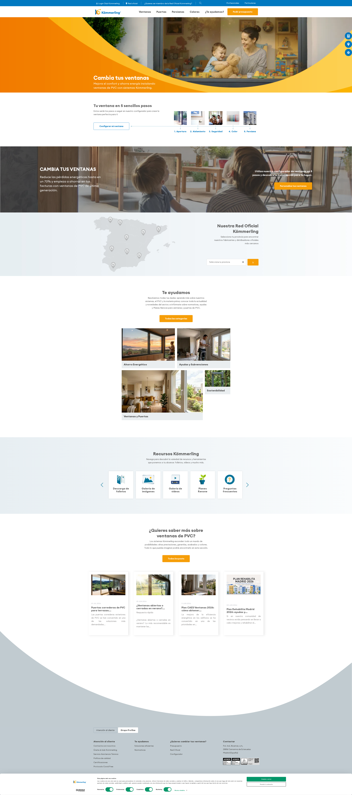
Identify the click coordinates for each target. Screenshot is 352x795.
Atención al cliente (104, 741)
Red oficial (133, 3)
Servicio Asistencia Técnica (106, 754)
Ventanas (145, 11)
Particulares (250, 3)
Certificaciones (101, 762)
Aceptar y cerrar (266, 779)
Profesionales (232, 3)
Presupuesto (176, 746)
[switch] (130, 789)
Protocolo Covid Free (103, 766)
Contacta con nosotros (105, 746)
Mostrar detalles (180, 790)
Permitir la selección (266, 784)
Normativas (140, 750)
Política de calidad (102, 758)
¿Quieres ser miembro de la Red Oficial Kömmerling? (168, 3)
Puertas (161, 11)
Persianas (178, 11)
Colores (195, 11)
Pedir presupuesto (242, 11)
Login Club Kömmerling (109, 3)
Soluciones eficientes (144, 746)
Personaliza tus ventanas (293, 186)
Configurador (176, 754)
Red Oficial (175, 750)
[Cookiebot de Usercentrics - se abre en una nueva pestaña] (80, 790)
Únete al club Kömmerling (105, 750)
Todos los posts (176, 558)
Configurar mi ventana (111, 126)
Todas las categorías (176, 318)
